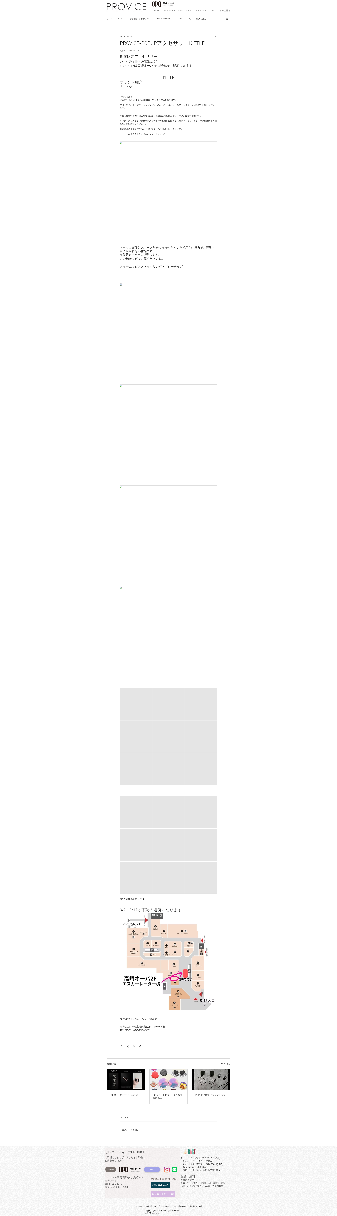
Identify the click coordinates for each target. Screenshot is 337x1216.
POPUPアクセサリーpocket (124, 1095)
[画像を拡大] (136, 704)
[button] (201, 9)
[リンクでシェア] (140, 1046)
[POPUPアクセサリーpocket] (126, 1079)
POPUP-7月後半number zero (210, 1095)
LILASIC (179, 19)
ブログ (110, 19)
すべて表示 (225, 1064)
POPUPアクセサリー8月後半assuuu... (168, 1096)
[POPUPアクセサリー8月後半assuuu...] (169, 1079)
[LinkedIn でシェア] (134, 1046)
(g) (190, 19)
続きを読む (201, 19)
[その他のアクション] (215, 36)
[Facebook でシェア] (121, 1046)
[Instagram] (167, 1169)
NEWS (121, 19)
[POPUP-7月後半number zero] (211, 1079)
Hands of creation (162, 19)
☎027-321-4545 (113, 1184)
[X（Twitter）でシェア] (127, 1046)
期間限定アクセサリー (139, 19)
